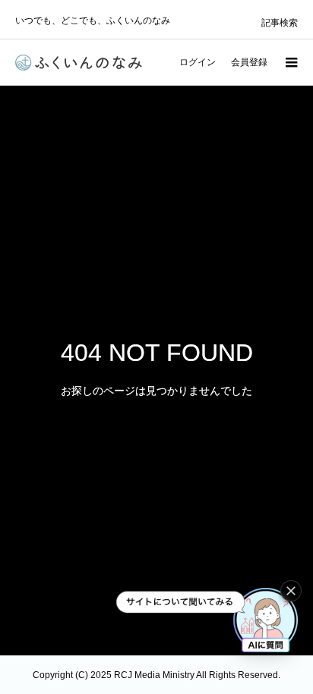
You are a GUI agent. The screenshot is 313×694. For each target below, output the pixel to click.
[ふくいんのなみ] (79, 63)
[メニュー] (290, 62)
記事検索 (279, 22)
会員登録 (249, 62)
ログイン (197, 62)
